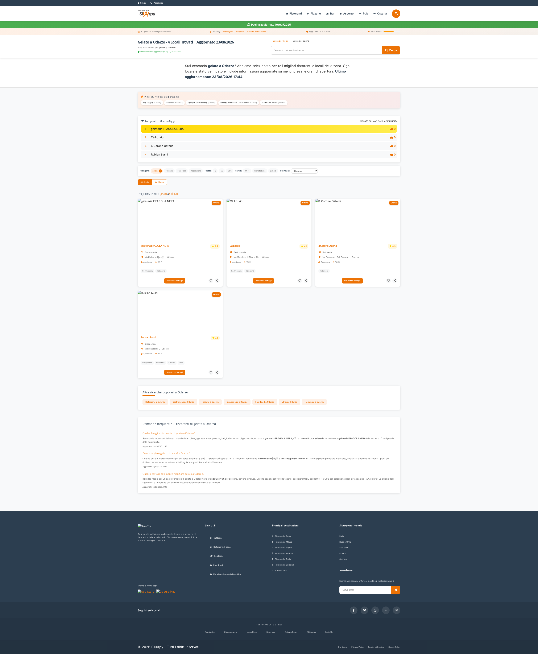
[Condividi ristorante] (217, 280)
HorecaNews (251, 632)
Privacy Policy (357, 647)
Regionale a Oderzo (314, 402)
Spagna (343, 559)
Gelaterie (218, 556)
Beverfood (271, 632)
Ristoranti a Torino (283, 559)
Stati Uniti (343, 547)
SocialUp (329, 632)
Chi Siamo (342, 647)
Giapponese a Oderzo (237, 402)
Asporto (348, 13)
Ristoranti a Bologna (284, 565)
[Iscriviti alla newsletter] (395, 590)
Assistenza (158, 3)
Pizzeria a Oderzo (210, 402)
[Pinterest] (396, 610)
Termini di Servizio (376, 647)
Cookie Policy (394, 647)
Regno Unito (345, 542)
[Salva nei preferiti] (210, 280)
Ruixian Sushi (159, 154)
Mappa (161, 182)
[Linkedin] (386, 610)
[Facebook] (353, 610)
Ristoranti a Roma (283, 536)
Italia (341, 536)
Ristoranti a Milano (283, 542)
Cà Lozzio (157, 137)
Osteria (382, 13)
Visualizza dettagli (175, 281)
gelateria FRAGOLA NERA (167, 129)
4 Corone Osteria (162, 146)
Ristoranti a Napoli (283, 547)
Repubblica (210, 632)
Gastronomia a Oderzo (183, 402)
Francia (342, 553)
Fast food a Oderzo (264, 402)
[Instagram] (375, 610)
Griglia (146, 182)
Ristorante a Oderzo (155, 402)
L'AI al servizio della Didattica (227, 574)
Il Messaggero (230, 632)
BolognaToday (291, 632)
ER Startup (311, 632)
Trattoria (217, 538)
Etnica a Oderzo (289, 402)
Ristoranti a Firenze (284, 553)
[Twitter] (364, 610)
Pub (365, 13)
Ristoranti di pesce (223, 547)
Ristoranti (295, 13)
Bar (332, 13)
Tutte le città (280, 570)
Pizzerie (316, 13)
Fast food (218, 565)
